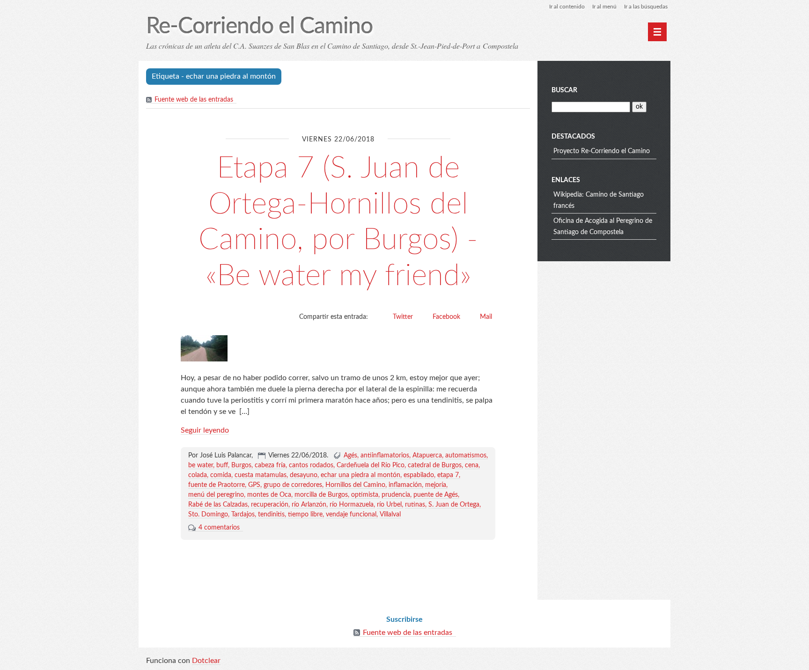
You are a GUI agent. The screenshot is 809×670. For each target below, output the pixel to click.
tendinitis (271, 514)
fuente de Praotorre (216, 485)
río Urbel (389, 504)
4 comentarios (219, 527)
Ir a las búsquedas (646, 6)
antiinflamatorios (384, 455)
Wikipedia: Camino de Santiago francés (598, 200)
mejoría (435, 485)
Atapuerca (427, 455)
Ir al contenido (567, 6)
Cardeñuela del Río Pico (370, 465)
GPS (254, 485)
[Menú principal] (657, 31)
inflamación (405, 485)
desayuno (303, 475)
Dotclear (206, 660)
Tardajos (243, 514)
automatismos (465, 455)
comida (220, 475)
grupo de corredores (293, 485)
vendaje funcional (351, 514)
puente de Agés (435, 495)
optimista (364, 495)
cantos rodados (311, 465)
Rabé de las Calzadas (218, 504)
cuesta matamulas (261, 475)
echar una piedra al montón (360, 475)
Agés (350, 455)
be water (200, 465)
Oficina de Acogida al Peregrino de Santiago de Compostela (602, 227)
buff (222, 465)
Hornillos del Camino (355, 485)
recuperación (269, 504)
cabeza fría (270, 465)
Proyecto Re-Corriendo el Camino (601, 151)
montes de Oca (269, 495)
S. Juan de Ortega (453, 504)
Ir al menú (604, 6)
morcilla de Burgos (321, 495)
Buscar (564, 90)
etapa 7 (448, 475)
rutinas (415, 504)
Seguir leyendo (205, 430)
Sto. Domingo (208, 514)
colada (197, 475)
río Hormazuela (352, 504)
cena (471, 465)
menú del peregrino (216, 495)
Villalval (390, 514)
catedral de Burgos (435, 465)
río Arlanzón (309, 504)
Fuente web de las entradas (193, 99)
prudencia (396, 495)
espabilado (419, 475)
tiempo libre (305, 514)
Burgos (241, 465)
